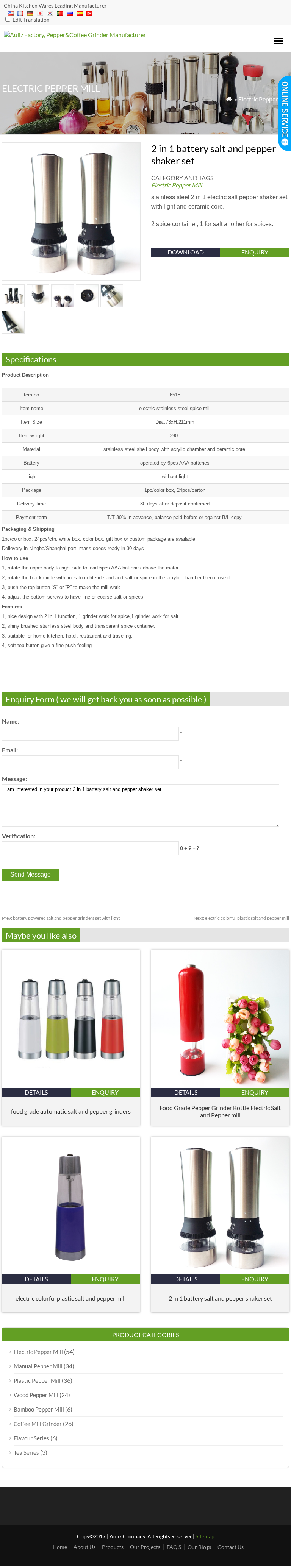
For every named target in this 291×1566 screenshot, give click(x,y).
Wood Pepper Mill (36, 1394)
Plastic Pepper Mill (37, 1380)
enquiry (254, 252)
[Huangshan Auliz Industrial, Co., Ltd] (75, 34)
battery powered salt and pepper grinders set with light (61, 918)
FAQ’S (174, 1547)
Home (60, 1547)
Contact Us (230, 1547)
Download (185, 252)
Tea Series (26, 1452)
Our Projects (145, 1547)
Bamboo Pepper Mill (39, 1409)
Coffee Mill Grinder (38, 1423)
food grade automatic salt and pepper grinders (71, 1111)
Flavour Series (31, 1438)
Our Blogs (199, 1547)
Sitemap (205, 1536)
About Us (84, 1547)
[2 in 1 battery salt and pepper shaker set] (220, 1272)
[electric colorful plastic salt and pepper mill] (71, 1272)
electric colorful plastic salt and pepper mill (241, 918)
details (36, 1092)
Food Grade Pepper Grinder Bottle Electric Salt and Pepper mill (220, 1111)
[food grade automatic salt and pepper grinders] (71, 1085)
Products (113, 1547)
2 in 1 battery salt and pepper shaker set (220, 1298)
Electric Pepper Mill (263, 99)
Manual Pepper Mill (38, 1366)
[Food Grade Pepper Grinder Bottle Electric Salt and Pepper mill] (220, 1085)
